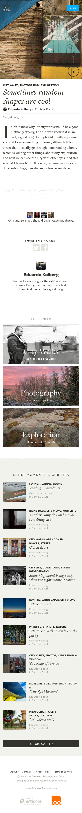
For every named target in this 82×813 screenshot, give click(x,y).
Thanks (41, 198)
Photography (30, 85)
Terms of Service (62, 772)
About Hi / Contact (20, 772)
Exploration (50, 85)
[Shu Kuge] (44, 215)
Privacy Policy (42, 772)
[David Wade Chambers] (51, 215)
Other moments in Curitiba (41, 474)
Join (73, 8)
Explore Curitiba (41, 744)
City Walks (11, 85)
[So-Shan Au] (37, 215)
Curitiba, (44, 109)
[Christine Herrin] (30, 215)
